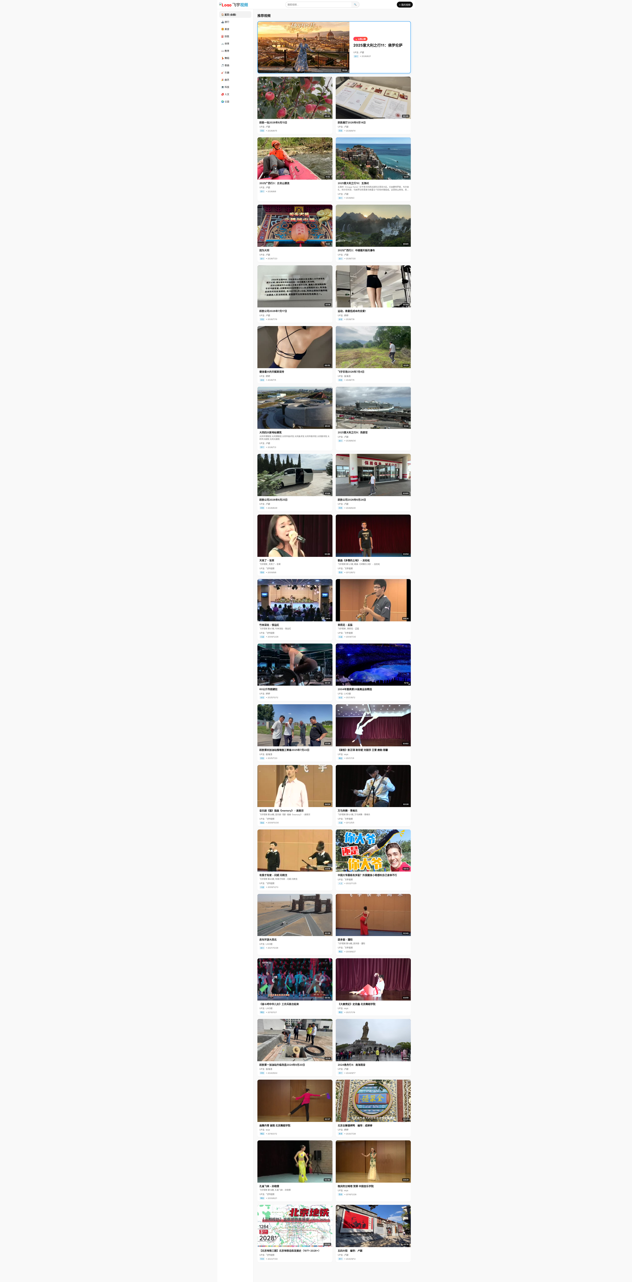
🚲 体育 (225, 43)
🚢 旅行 (225, 21)
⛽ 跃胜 (225, 36)
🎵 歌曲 (225, 65)
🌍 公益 (225, 101)
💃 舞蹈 (225, 58)
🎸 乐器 (225, 72)
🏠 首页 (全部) (228, 14)
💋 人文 (225, 94)
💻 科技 (225, 87)
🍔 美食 (225, 29)
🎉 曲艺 (225, 79)
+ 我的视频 (404, 4)
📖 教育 (225, 50)
